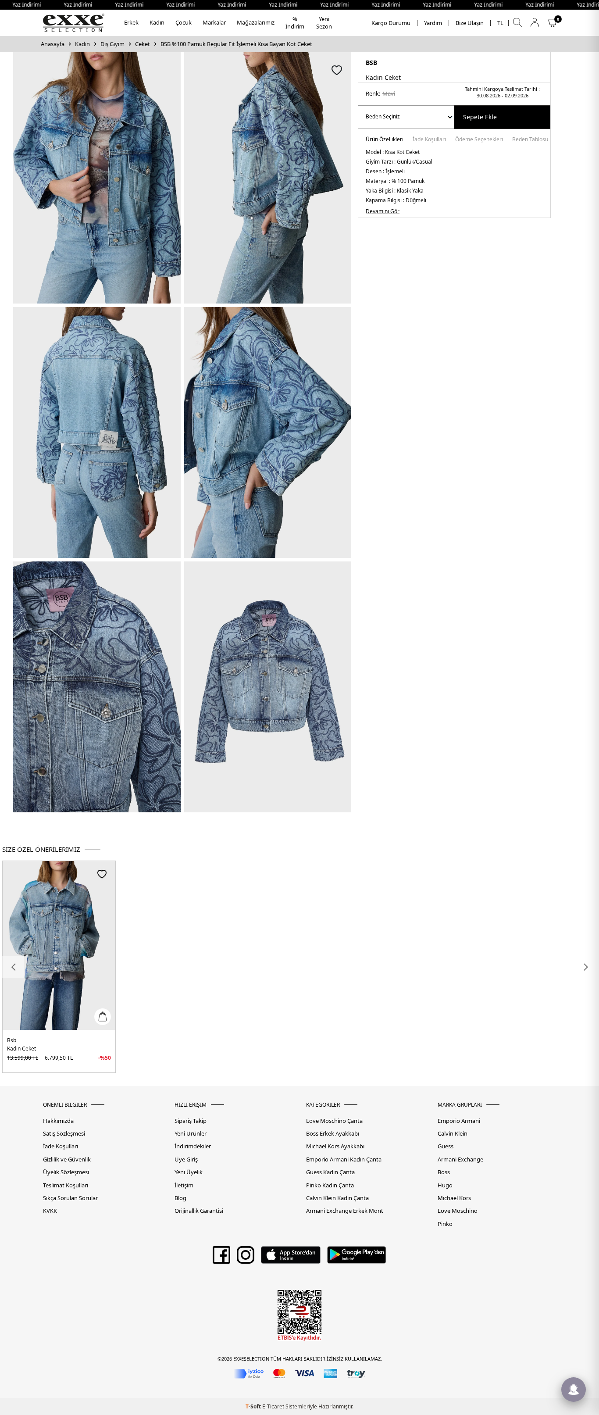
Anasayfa (52, 44)
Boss (444, 1172)
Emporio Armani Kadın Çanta (344, 1159)
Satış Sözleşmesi (64, 1133)
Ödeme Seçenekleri (479, 140)
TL (500, 23)
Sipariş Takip (191, 1121)
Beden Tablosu (530, 140)
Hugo (445, 1185)
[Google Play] (356, 1258)
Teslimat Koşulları (65, 1185)
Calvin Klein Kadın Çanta (337, 1198)
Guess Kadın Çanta (330, 1172)
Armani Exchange (460, 1159)
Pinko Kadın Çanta (330, 1185)
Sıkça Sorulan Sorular (70, 1198)
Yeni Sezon (324, 22)
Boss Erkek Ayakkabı (332, 1133)
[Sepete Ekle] (102, 1016)
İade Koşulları (429, 140)
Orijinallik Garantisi (199, 1211)
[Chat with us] (573, 1389)
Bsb (11, 1040)
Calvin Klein (452, 1133)
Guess (445, 1146)
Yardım (433, 23)
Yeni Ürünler (191, 1133)
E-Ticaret (273, 1406)
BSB (371, 62)
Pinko (445, 1224)
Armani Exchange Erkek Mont (344, 1211)
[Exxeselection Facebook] (221, 1258)
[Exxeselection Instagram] (245, 1258)
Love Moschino (458, 1211)
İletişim (184, 1185)
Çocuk (183, 22)
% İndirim (294, 22)
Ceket (142, 44)
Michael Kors (454, 1198)
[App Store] (290, 1258)
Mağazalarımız (256, 22)
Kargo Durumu (390, 23)
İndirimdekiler (193, 1146)
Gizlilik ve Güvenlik (67, 1159)
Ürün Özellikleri (384, 140)
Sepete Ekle (480, 117)
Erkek (131, 22)
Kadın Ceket (21, 1048)
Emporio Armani (459, 1121)
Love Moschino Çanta (334, 1121)
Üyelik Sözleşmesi (66, 1172)
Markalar (214, 22)
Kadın (157, 22)
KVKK (50, 1211)
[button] (13, 967)
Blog (180, 1198)
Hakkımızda (58, 1121)
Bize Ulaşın (470, 23)
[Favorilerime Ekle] (102, 874)
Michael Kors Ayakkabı (335, 1146)
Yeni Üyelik (189, 1172)
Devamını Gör (382, 211)
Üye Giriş (186, 1159)
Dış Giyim (112, 44)
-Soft (254, 1406)
